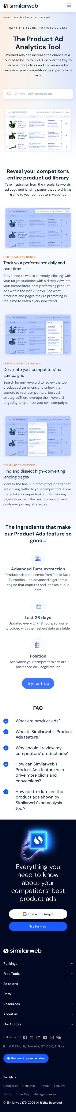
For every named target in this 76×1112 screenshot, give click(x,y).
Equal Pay (22, 1094)
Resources (11, 1004)
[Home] (20, 5)
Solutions (10, 984)
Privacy (45, 1086)
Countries (28, 1086)
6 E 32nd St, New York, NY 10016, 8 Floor (36, 1046)
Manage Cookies (45, 1094)
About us (10, 1014)
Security (59, 1086)
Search (18, 17)
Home (6, 17)
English (8, 1077)
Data (7, 994)
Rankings (10, 963)
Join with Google (40, 914)
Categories (10, 1086)
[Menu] (69, 6)
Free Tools (11, 973)
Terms (7, 1094)
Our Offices (12, 1024)
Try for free (38, 683)
